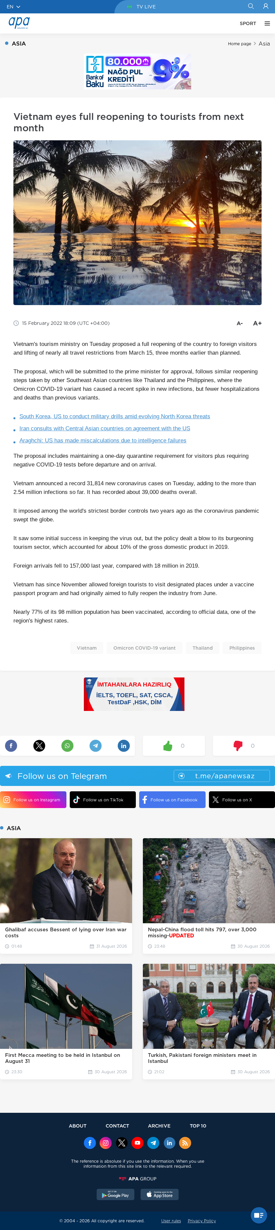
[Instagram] (106, 1143)
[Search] (251, 6)
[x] (122, 1143)
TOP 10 (198, 1126)
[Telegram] (153, 1143)
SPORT (248, 23)
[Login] (265, 6)
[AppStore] (160, 1195)
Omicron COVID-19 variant (144, 648)
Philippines (242, 648)
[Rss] (185, 1143)
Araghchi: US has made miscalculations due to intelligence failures (102, 440)
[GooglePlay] (116, 1195)
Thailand (202, 648)
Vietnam (87, 648)
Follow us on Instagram (36, 799)
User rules (171, 1220)
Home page (239, 43)
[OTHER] (265, 23)
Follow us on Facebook (174, 799)
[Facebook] (90, 1143)
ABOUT (78, 1126)
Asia (264, 44)
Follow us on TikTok (103, 799)
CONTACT (117, 1126)
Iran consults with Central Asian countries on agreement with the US (104, 428)
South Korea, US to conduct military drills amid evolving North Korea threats (114, 416)
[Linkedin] (169, 1143)
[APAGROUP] (137, 1178)
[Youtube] (137, 1143)
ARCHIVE (159, 1126)
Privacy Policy (202, 1220)
